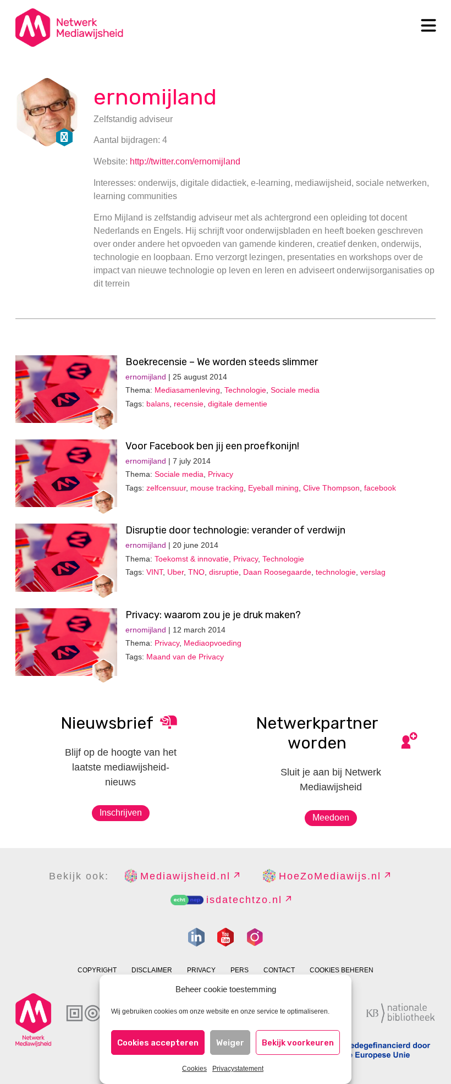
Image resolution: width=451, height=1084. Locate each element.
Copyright (97, 970)
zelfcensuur (166, 487)
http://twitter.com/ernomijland (185, 161)
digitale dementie (237, 403)
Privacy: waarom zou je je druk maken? (213, 615)
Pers (239, 970)
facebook (380, 487)
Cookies (194, 1068)
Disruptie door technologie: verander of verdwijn (235, 530)
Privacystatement (237, 1068)
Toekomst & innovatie (192, 558)
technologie (336, 572)
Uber (175, 572)
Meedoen (330, 817)
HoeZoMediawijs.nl (330, 876)
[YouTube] (225, 937)
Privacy (220, 474)
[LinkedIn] (196, 937)
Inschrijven (121, 812)
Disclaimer (151, 970)
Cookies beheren (341, 970)
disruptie (224, 572)
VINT (154, 572)
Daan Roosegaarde (277, 572)
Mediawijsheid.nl (185, 876)
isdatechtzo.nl (244, 899)
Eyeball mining (273, 487)
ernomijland (155, 97)
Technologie (245, 390)
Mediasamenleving (187, 390)
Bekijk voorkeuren (298, 1043)
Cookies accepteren (158, 1043)
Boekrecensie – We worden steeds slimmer (221, 362)
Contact (279, 970)
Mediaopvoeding (212, 643)
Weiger (230, 1043)
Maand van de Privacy (185, 656)
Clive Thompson (331, 487)
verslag (373, 572)
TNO (196, 572)
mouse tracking (217, 487)
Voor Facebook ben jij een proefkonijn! (212, 446)
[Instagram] (254, 937)
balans (157, 403)
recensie (189, 403)
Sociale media (295, 390)
